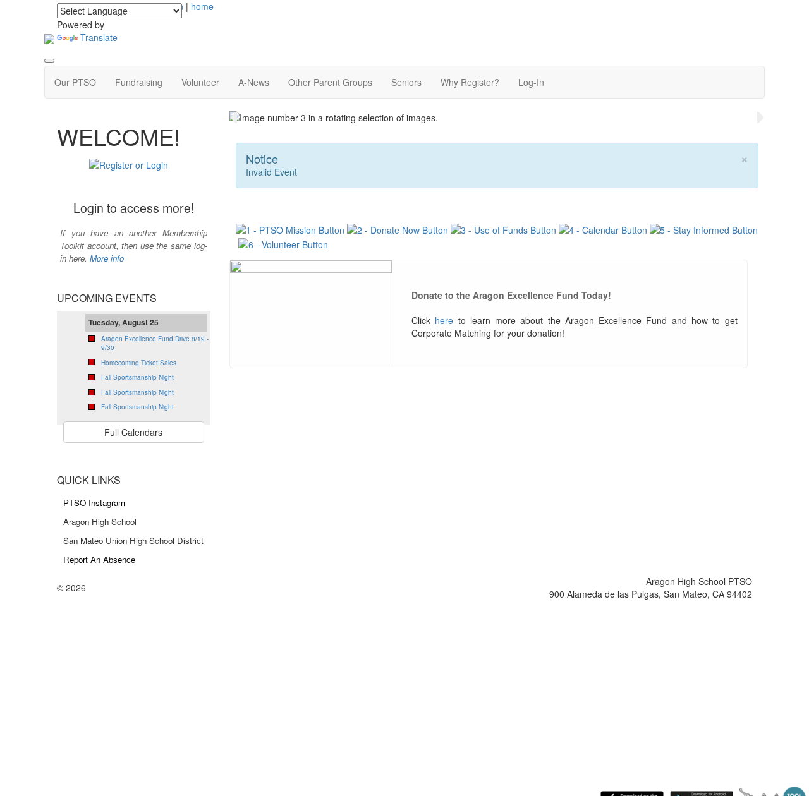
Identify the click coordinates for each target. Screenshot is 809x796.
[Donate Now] (397, 228)
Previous (233, 117)
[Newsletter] (704, 228)
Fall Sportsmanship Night (137, 377)
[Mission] (291, 228)
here (444, 320)
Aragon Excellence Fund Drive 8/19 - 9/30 (155, 343)
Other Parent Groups (330, 82)
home (202, 6)
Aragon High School (100, 522)
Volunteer (200, 82)
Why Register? (470, 82)
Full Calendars (133, 432)
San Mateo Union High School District (133, 540)
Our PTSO (75, 82)
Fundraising (138, 82)
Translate (99, 37)
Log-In (531, 82)
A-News (253, 82)
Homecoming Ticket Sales (138, 362)
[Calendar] (603, 228)
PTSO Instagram (94, 503)
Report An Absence (99, 559)
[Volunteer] (283, 242)
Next (761, 117)
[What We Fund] (503, 228)
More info (107, 258)
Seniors (406, 82)
